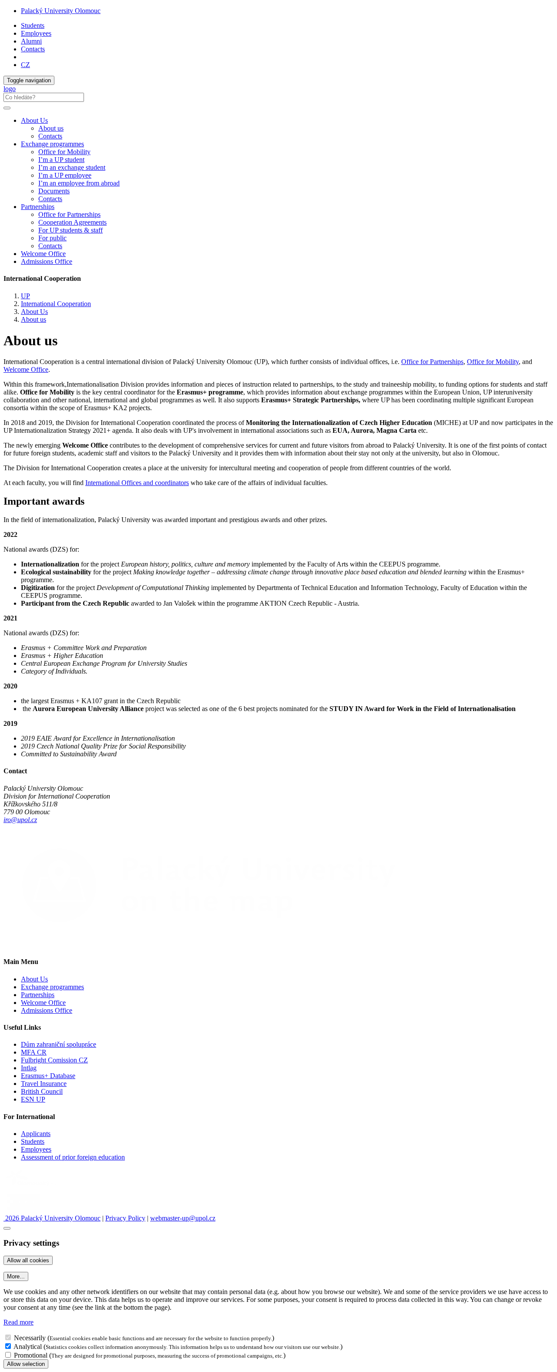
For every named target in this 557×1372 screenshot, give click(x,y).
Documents (54, 191)
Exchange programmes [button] (52, 144)
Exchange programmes (52, 987)
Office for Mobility (64, 151)
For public (52, 238)
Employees (36, 33)
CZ (25, 64)
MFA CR (34, 1052)
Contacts (33, 49)
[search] (6, 108)
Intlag (29, 1068)
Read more (18, 1322)
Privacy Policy (125, 1218)
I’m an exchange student (71, 167)
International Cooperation (56, 303)
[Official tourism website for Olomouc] (23, 1210)
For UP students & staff (70, 230)
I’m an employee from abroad (79, 183)
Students (32, 25)
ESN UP (33, 1099)
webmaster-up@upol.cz (182, 1218)
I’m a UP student (61, 159)
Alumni (31, 41)
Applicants (35, 1133)
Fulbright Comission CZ (54, 1060)
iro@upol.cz (20, 819)
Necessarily (30, 1338)
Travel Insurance (44, 1083)
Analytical (27, 1346)
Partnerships (37, 994)
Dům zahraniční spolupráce (58, 1044)
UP (25, 296)
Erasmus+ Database (48, 1075)
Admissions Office (46, 261)
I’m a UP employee (64, 175)
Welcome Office (43, 253)
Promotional (30, 1355)
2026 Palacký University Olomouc (52, 1218)
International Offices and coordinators (137, 482)
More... (16, 1276)
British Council (42, 1091)
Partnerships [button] (37, 206)
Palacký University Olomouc (61, 10)
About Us (34, 311)
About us (51, 128)
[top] (6, 1228)
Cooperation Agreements (72, 222)
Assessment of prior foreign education (73, 1157)
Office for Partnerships (69, 214)
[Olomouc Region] (33, 1187)
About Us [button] (34, 120)
